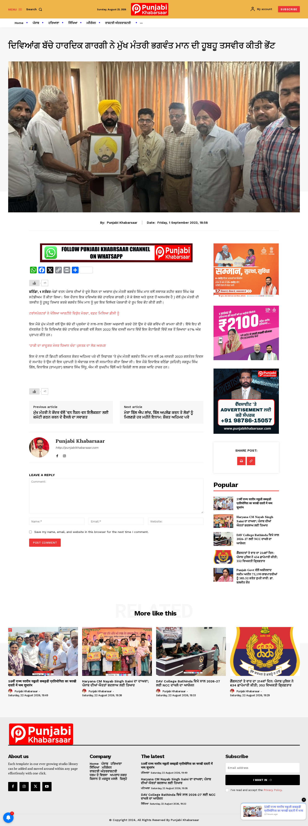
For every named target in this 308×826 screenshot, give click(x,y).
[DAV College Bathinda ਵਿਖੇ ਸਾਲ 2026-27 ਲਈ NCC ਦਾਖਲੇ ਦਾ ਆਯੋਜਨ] (223, 539)
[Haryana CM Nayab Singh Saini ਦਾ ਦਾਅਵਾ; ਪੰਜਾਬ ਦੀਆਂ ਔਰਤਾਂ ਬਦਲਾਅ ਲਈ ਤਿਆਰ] (223, 521)
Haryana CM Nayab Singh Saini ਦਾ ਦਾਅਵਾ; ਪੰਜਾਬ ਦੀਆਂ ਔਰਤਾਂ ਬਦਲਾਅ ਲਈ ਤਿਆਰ (255, 521)
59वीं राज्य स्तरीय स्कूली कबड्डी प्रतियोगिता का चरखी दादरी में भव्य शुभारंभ (254, 503)
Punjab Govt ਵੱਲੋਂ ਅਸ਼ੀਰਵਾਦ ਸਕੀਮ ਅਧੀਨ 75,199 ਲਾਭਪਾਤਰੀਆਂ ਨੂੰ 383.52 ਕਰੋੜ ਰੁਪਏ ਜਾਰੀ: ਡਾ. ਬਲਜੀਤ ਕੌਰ (257, 576)
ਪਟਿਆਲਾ (145, 788)
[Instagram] (64, 454)
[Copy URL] (251, 461)
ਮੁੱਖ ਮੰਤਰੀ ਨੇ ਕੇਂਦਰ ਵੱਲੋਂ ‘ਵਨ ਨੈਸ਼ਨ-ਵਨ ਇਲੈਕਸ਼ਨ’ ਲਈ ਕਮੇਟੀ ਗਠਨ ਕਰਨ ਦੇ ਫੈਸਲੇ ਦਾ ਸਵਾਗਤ (71, 414)
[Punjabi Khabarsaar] (39, 447)
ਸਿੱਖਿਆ (145, 803)
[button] (35, 9)
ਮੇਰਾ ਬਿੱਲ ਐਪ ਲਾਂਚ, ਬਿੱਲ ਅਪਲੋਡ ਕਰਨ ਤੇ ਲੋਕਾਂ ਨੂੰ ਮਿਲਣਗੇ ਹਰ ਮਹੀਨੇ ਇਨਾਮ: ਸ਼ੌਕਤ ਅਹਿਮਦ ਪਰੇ (158, 414)
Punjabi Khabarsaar (122, 223)
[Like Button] (34, 283)
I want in (260, 780)
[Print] (241, 461)
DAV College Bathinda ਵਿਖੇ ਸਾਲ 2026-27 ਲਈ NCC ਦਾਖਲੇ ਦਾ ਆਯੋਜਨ (258, 539)
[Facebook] (57, 454)
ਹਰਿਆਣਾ (145, 772)
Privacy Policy (273, 790)
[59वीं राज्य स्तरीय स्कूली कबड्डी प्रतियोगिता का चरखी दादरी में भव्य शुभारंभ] (223, 503)
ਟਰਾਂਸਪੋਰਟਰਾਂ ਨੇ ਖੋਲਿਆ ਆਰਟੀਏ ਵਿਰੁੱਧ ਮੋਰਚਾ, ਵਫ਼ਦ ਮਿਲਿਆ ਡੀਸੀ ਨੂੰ (74, 313)
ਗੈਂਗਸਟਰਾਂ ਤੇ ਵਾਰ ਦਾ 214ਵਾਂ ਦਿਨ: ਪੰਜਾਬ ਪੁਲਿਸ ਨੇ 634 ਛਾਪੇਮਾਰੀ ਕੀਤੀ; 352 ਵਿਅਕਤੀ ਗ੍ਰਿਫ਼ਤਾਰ (257, 557)
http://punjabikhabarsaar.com (77, 447)
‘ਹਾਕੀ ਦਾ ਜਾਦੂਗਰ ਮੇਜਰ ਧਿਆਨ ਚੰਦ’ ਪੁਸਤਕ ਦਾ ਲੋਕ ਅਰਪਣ (67, 346)
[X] (35, 786)
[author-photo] (11, 691)
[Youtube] (47, 786)
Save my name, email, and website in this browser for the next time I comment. (91, 532)
